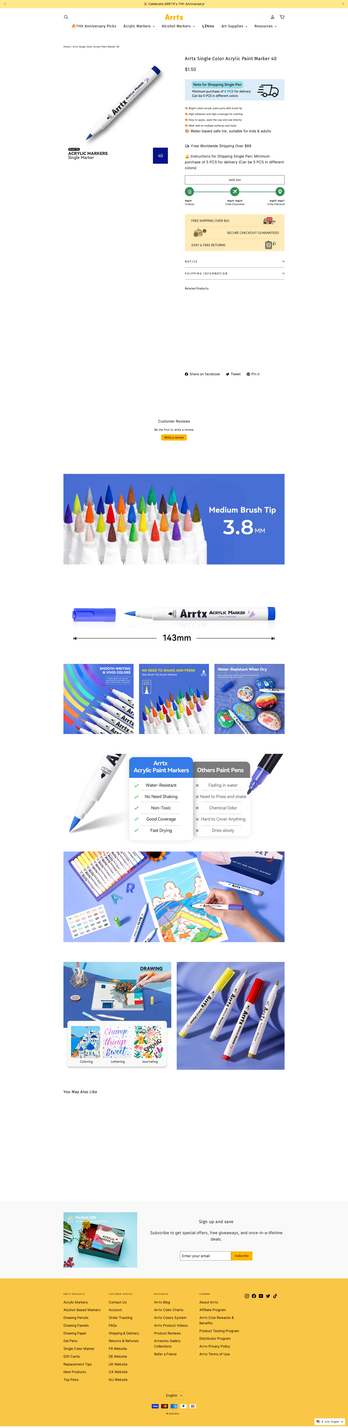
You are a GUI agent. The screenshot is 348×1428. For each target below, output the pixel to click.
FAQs (113, 1325)
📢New (208, 26)
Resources (264, 26)
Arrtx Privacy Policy (214, 1346)
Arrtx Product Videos (171, 1325)
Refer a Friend (165, 1354)
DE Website (118, 1356)
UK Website (118, 1364)
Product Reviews (167, 1333)
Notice (191, 261)
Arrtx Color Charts (168, 1310)
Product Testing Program (219, 1331)
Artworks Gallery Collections (167, 1343)
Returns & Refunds (124, 1341)
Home (66, 46)
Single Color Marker (79, 1349)
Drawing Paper (74, 1333)
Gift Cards (71, 1356)
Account (115, 1310)
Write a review (174, 437)
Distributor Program (215, 1338)
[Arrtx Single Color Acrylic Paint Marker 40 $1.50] (193, 321)
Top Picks (71, 1380)
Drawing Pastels (76, 1325)
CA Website (118, 1372)
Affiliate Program (212, 1310)
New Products (74, 1372)
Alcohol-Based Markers (82, 1310)
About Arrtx (208, 1302)
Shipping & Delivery (124, 1333)
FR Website (118, 1349)
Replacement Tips (77, 1364)
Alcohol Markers (177, 26)
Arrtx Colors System (170, 1318)
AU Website (118, 1380)
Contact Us (118, 1302)
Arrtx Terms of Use (214, 1354)
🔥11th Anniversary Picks (93, 26)
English (171, 1395)
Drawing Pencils (75, 1318)
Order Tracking (120, 1318)
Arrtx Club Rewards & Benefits (216, 1320)
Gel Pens (70, 1341)
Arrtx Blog (162, 1302)
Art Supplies (233, 26)
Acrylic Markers (137, 26)
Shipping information (206, 273)
